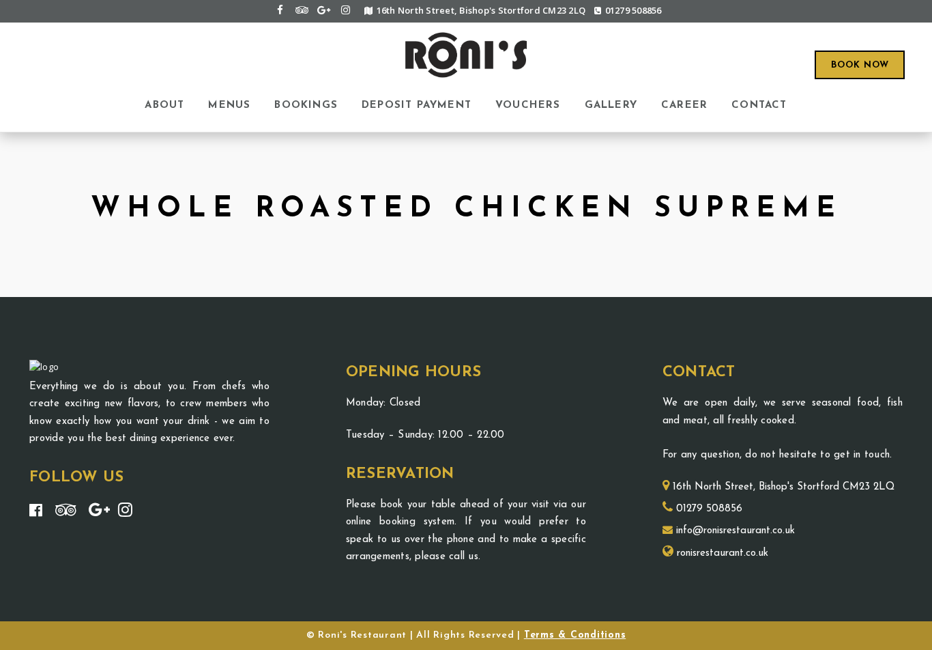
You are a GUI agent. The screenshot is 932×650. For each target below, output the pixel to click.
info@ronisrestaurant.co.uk (734, 531)
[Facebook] (280, 10)
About (164, 105)
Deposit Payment (416, 105)
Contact (759, 105)
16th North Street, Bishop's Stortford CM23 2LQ (781, 487)
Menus (229, 105)
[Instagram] (345, 10)
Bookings (306, 105)
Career (684, 105)
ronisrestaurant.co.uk (720, 553)
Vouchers (528, 105)
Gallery (611, 105)
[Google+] (323, 10)
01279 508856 (633, 10)
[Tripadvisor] (301, 10)
